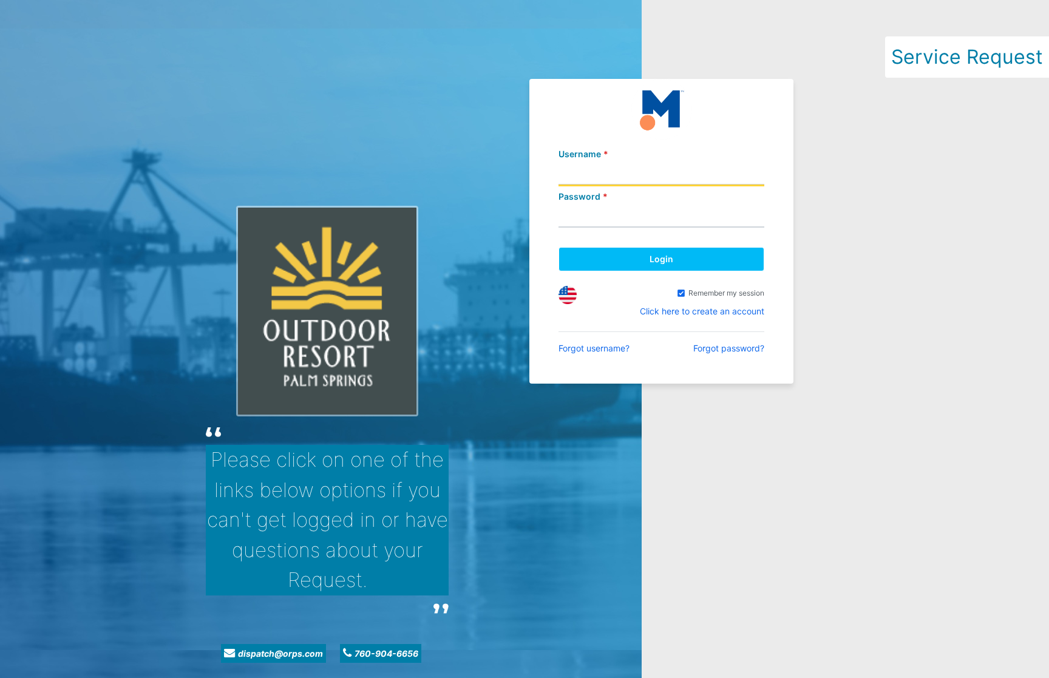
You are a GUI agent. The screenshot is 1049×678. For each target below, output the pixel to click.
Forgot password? (728, 348)
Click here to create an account (702, 311)
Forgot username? (594, 348)
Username (579, 154)
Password (579, 196)
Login (661, 259)
